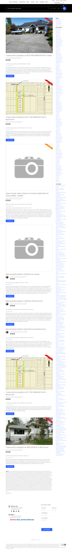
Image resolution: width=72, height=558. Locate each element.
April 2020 (58, 131)
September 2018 (59, 157)
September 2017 (59, 173)
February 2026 (59, 38)
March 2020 (58, 133)
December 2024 (59, 57)
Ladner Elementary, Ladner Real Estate (42, 480)
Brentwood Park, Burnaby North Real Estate (12, 472)
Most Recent (58, 28)
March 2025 (58, 53)
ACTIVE (62, 5)
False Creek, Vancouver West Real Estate (18, 476)
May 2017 (57, 179)
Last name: (54, 508)
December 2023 (59, 73)
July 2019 (57, 144)
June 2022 (58, 97)
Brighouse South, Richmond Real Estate (43, 472)
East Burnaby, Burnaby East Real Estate (36, 474)
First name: (43, 508)
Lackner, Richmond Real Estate (33, 480)
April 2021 (57, 116)
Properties (14, 2)
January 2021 (58, 120)
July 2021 (57, 112)
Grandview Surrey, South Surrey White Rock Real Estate (42, 477)
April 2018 (57, 164)
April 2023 (58, 84)
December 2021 (59, 106)
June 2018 (58, 161)
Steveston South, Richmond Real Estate (17, 487)
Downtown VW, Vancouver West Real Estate (24, 474)
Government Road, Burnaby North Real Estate (29, 477)
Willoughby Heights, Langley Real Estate (26, 490)
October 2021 (58, 108)
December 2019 (59, 137)
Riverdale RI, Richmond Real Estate (23, 484)
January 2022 (58, 104)
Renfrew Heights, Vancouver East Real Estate (12, 484)
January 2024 (58, 72)
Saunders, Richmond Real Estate (43, 484)
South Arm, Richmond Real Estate (38, 485)
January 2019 (58, 152)
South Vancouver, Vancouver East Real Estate (40, 486)
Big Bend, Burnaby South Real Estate (36, 471)
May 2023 (58, 82)
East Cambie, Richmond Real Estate (47, 474)
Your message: (44, 518)
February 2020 (59, 134)
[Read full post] (29, 36)
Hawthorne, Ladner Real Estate (14, 58)
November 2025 (59, 42)
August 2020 (58, 126)
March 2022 (58, 102)
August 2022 (58, 95)
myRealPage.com (38, 539)
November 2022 (59, 91)
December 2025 (59, 40)
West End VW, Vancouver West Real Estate (29, 489)
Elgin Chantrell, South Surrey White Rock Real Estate (41, 475)
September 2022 (59, 93)
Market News (58, 21)
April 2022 (58, 100)
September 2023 (59, 77)
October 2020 (59, 123)
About (46, 2)
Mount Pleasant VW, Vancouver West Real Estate (35, 482)
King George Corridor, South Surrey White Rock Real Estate (61, 306)
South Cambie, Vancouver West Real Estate (60, 396)
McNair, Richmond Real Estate (47, 481)
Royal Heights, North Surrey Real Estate (33, 484)
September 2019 (59, 141)
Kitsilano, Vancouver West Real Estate (13, 480)
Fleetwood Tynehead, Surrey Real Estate (29, 476)
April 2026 (58, 35)
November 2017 (59, 171)
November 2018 (59, 154)
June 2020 (58, 129)
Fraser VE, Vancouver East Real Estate (40, 476)
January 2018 (58, 168)
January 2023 (58, 88)
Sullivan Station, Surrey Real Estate (28, 487)
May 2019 (57, 146)
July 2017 (57, 176)
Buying (27, 2)
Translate (62, 3)
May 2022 (58, 99)
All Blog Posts (58, 19)
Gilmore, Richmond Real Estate (18, 477)
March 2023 (58, 85)
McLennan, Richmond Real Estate (15, 122)
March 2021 (58, 118)
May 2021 (57, 115)
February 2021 (58, 119)
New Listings (58, 22)
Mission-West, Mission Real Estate (10, 482)
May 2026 (58, 34)
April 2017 (57, 180)
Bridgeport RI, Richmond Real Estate (23, 472)
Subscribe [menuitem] (42, 2)
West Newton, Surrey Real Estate (40, 489)
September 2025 (59, 45)
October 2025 (59, 43)
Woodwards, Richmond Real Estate (37, 490)
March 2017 (58, 182)
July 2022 (57, 96)
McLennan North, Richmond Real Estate (27, 481)
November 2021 (59, 107)
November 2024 (59, 58)
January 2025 (58, 55)
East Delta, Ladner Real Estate (10, 475)
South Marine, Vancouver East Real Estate (27, 486)
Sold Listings (58, 25)
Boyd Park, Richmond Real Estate (45, 471)
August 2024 (58, 62)
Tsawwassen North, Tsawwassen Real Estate (31, 488)
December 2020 (59, 122)
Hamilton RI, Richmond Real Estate (15, 198)
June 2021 (58, 114)
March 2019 (58, 149)
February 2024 (59, 70)
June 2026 (58, 32)
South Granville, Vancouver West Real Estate (15, 486)
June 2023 (58, 81)
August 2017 (58, 175)
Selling (32, 2)
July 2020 (57, 127)
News (37, 2)
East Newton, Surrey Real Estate (18, 475)
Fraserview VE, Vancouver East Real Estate (60, 271)
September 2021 (59, 110)
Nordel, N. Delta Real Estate (46, 482)
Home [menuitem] (10, 2)
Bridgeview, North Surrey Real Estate (33, 472)
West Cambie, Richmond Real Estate (15, 450)
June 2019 (58, 145)
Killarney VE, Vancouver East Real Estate (32, 479)
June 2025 (58, 49)
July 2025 (57, 47)
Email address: (44, 513)
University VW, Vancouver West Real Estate (43, 488)
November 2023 (59, 74)
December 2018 (59, 153)
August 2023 (58, 78)
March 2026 (58, 36)
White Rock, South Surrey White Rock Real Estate (14, 490)
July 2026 (57, 31)
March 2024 (58, 69)
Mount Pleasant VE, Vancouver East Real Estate (21, 482)
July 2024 (57, 64)
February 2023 (59, 87)
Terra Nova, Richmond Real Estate (19, 488)
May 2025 (58, 50)
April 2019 (57, 148)
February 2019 (58, 150)
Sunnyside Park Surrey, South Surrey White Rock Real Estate (41, 487)
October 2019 (58, 139)
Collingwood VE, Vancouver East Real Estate (12, 474)
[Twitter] (14, 511)
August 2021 (58, 111)
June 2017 (58, 177)
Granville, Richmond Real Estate (10, 478)
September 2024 (59, 61)
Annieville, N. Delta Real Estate (13, 471)
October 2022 (58, 92)
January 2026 (58, 39)
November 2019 (59, 138)
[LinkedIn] (19, 511)
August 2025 (58, 46)
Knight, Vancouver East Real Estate (23, 480)
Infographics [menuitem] (22, 2)
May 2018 (57, 163)
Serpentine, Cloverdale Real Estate (15, 485)
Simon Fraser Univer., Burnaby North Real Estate (27, 485)
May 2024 (58, 66)
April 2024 (58, 68)
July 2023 (57, 80)
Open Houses (58, 23)
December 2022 (59, 89)
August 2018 (58, 158)
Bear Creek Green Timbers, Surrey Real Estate (24, 471)
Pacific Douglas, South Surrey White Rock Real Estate (60, 354)
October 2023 (58, 76)
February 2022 (59, 103)
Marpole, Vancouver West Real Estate (17, 481)
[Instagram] (17, 511)
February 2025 (59, 54)
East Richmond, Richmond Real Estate (20, 332)
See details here (9, 65)
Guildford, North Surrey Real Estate (19, 478)
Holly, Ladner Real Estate (14, 479)
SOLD (65, 5)
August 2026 (58, 30)
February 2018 (58, 167)
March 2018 (58, 165)
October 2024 (58, 59)
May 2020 (58, 130)
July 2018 (57, 160)
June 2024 (58, 65)
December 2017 (59, 169)
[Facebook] (12, 511)
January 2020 (58, 135)
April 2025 (58, 51)
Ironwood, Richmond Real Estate (22, 479)
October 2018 (58, 156)
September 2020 (59, 125)
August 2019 (58, 142)
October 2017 (58, 172)
